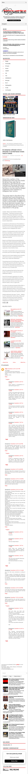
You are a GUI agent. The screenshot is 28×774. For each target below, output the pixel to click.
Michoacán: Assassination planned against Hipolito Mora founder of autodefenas (17, 320)
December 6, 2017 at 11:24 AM (17, 570)
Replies (7, 379)
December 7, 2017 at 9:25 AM (17, 597)
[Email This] (3, 302)
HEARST (7, 70)
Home (4, 143)
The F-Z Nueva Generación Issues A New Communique (16, 725)
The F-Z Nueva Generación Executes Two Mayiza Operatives (16, 679)
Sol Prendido (8, 90)
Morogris (7, 80)
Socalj (6, 87)
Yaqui (6, 368)
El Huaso (7, 66)
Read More (20, 315)
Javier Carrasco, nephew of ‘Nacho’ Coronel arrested (16, 352)
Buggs (6, 61)
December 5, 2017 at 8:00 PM (17, 469)
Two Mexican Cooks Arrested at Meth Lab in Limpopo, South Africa (17, 733)
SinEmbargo (7, 160)
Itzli (6, 73)
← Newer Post (5, 362)
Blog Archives (17, 676)
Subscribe (14, 761)
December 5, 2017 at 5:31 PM (14, 368)
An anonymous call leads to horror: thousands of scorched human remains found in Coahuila (13, 151)
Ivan (6, 75)
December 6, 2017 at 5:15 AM (17, 489)
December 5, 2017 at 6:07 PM (17, 443)
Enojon (6, 68)
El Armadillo (8, 63)
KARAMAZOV (8, 78)
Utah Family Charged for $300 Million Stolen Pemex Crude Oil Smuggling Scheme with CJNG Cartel (16, 688)
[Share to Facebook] (7, 302)
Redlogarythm (8, 85)
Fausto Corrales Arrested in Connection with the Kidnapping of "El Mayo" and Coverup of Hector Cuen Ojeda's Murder (17, 706)
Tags (10, 676)
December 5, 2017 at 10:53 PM (17, 478)
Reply (6, 376)
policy (6, 55)
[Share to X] (6, 302)
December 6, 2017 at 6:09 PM (17, 587)
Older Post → (23, 362)
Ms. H (6, 82)
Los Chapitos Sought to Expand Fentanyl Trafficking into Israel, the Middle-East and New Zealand (16, 716)
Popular (5, 676)
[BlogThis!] (4, 302)
